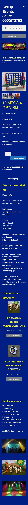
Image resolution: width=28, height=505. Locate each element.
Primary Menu (12, 36)
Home (7, 58)
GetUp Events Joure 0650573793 (12, 13)
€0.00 (24, 6)
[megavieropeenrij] (17, 96)
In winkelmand (18, 158)
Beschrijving (13, 178)
